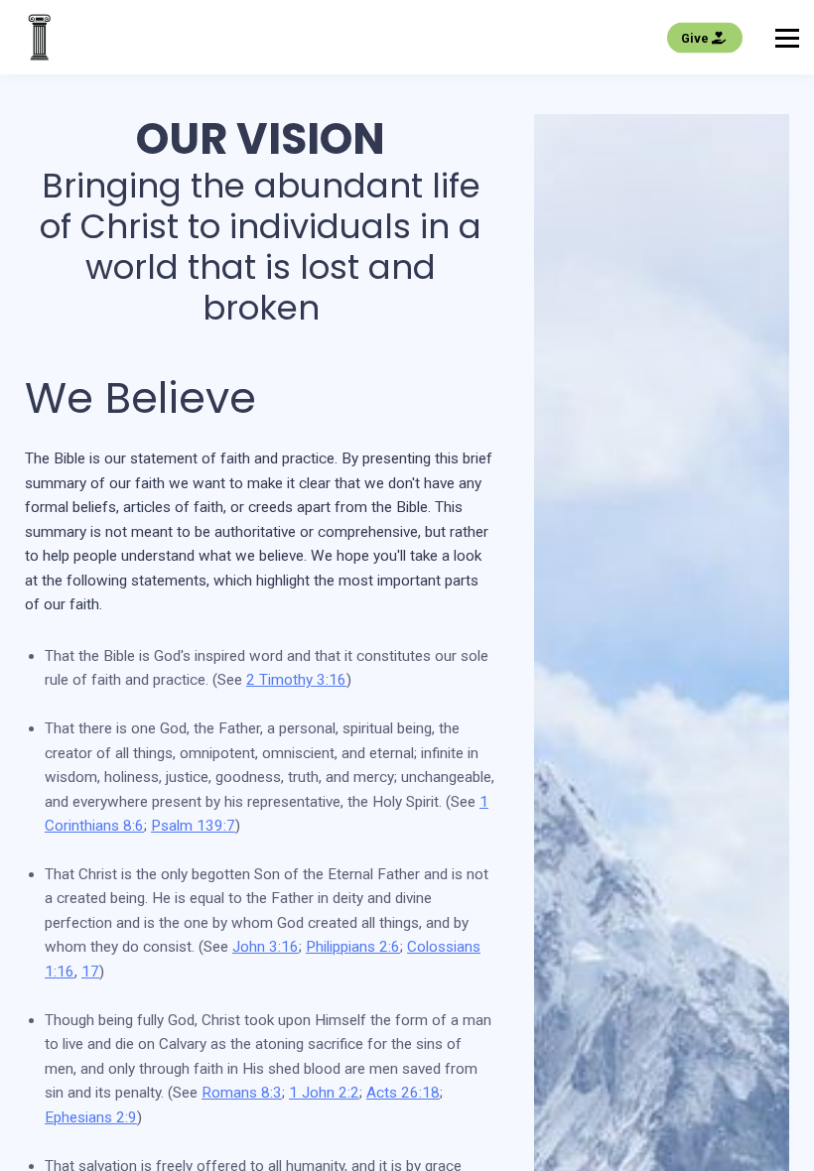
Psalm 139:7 (193, 826)
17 (90, 971)
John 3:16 (265, 947)
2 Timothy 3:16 (296, 680)
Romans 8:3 (242, 1093)
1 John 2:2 (324, 1093)
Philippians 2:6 (353, 947)
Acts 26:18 (403, 1093)
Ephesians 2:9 (91, 1117)
